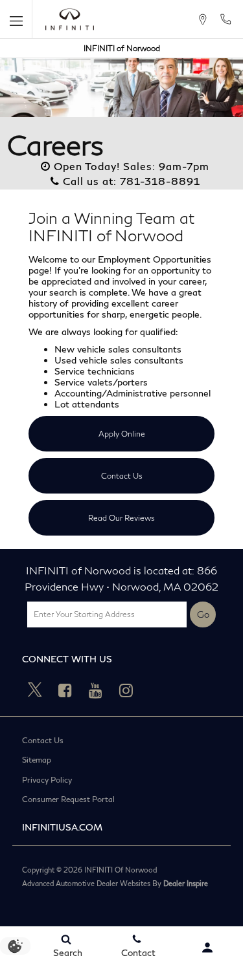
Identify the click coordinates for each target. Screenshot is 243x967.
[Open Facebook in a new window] (65, 690)
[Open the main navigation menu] (16, 19)
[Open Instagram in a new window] (126, 690)
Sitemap (36, 760)
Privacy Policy (47, 780)
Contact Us (122, 476)
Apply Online (121, 434)
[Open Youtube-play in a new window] (96, 690)
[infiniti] (69, 19)
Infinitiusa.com (62, 826)
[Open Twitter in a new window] (35, 690)
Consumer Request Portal (68, 799)
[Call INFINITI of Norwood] (225, 19)
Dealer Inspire (185, 883)
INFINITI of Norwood (122, 48)
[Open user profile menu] (207, 947)
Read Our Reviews (121, 518)
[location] (202, 19)
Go (203, 614)
